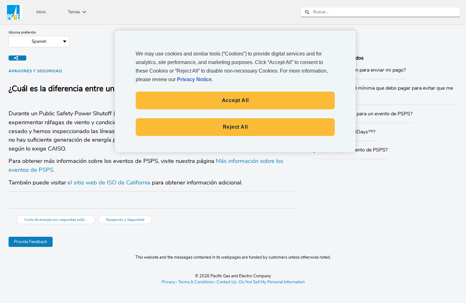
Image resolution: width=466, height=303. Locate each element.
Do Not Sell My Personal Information (272, 282)
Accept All (235, 100)
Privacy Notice (194, 79)
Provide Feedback (30, 242)
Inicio (41, 12)
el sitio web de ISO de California (109, 182)
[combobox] (386, 12)
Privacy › (169, 282)
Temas (74, 12)
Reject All (235, 127)
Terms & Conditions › (197, 282)
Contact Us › (227, 282)
